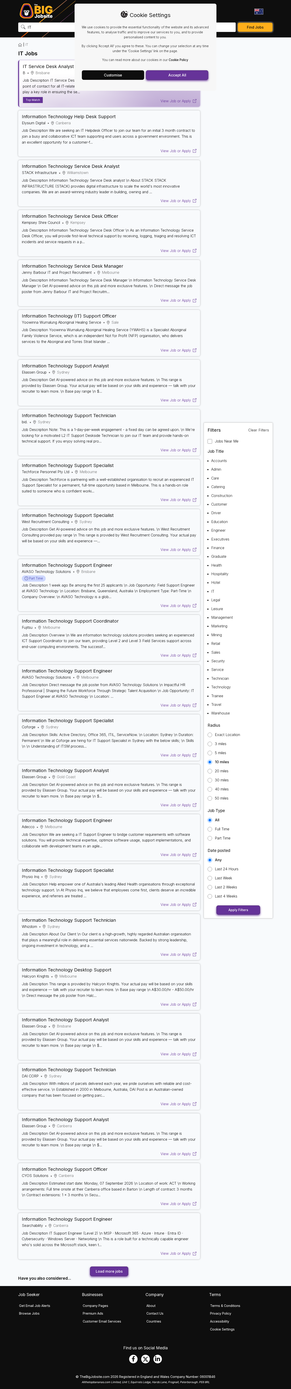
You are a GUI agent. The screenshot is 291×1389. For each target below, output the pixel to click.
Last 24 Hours (226, 869)
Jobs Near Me (226, 441)
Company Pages (95, 1306)
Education (219, 521)
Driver (216, 513)
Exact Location (227, 735)
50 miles (221, 798)
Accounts (219, 460)
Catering (218, 486)
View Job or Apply (176, 101)
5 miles (220, 753)
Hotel (215, 582)
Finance (217, 547)
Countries (153, 1321)
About (151, 1306)
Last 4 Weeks (226, 896)
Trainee (217, 696)
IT (212, 591)
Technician (220, 678)
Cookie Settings (222, 1329)
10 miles (222, 762)
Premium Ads (93, 1313)
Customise (113, 75)
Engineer (218, 530)
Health (216, 565)
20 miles (221, 771)
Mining (216, 635)
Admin (216, 469)
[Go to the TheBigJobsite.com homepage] (36, 11)
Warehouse (220, 713)
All (217, 820)
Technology (221, 687)
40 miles (222, 789)
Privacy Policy (220, 1313)
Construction (221, 495)
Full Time (222, 829)
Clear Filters (258, 430)
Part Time (223, 838)
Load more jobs (109, 1271)
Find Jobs (255, 27)
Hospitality (219, 574)
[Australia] (258, 11)
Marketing (219, 626)
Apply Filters (238, 910)
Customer (219, 504)
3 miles (220, 744)
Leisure (217, 608)
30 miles (222, 780)
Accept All (177, 75)
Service (217, 669)
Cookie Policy (178, 60)
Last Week (223, 878)
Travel (216, 704)
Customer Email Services (102, 1321)
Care (215, 478)
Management (222, 617)
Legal (215, 600)
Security (218, 661)
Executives (220, 539)
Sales (215, 652)
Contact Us (154, 1313)
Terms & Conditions (225, 1306)
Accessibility (219, 1321)
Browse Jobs (29, 1313)
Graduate (218, 556)
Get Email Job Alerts (34, 1306)
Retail (215, 643)
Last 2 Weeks (226, 887)
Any (218, 860)
